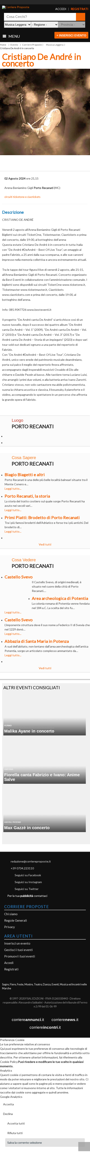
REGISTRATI (75, 8)
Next (84, 113)
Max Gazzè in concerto (27, 827)
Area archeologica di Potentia (60, 598)
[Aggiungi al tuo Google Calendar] (45, 162)
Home (3, 44)
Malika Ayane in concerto (29, 731)
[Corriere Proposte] (24, 7)
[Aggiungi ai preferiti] (74, 163)
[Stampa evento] (59, 164)
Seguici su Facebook (28, 875)
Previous (6, 113)
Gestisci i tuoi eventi (18, 950)
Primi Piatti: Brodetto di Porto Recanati (42, 517)
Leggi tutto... (13, 488)
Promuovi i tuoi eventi (19, 956)
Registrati (11, 969)
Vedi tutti (45, 544)
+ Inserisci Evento (71, 35)
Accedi (8, 963)
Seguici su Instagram (28, 882)
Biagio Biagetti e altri (25, 474)
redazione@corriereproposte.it (31, 861)
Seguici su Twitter (27, 889)
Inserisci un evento (17, 943)
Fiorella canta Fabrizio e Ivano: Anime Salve (42, 777)
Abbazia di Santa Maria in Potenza (37, 641)
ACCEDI (58, 8)
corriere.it (28, 1019)
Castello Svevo (19, 576)
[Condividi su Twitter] (30, 164)
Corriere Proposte (32, 44)
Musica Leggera (54, 44)
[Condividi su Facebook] (15, 164)
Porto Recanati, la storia (27, 495)
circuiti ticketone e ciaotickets (22, 196)
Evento (14, 44)
